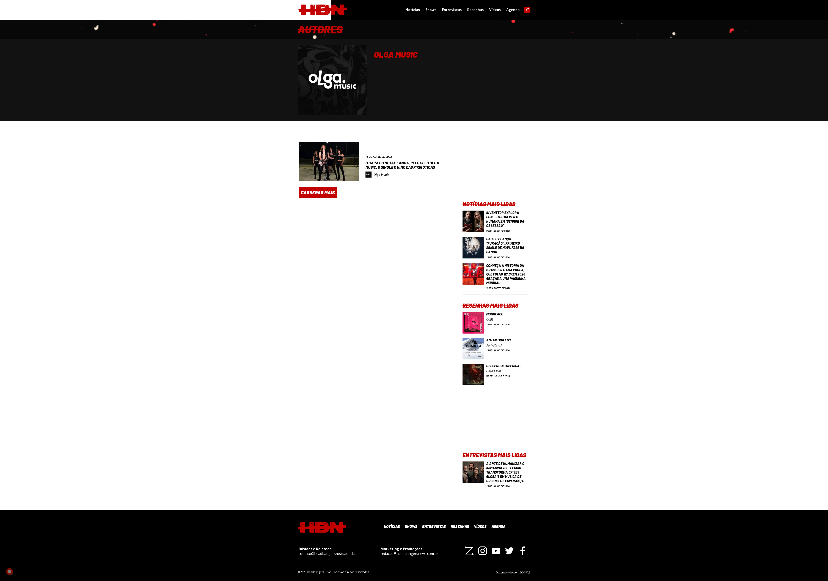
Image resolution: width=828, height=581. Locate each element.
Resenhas (475, 9)
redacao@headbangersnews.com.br (409, 553)
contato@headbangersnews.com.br (327, 553)
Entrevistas (452, 9)
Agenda (513, 9)
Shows (430, 9)
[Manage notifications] (9, 571)
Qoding (524, 572)
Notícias (412, 9)
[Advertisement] (496, 166)
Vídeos (495, 9)
